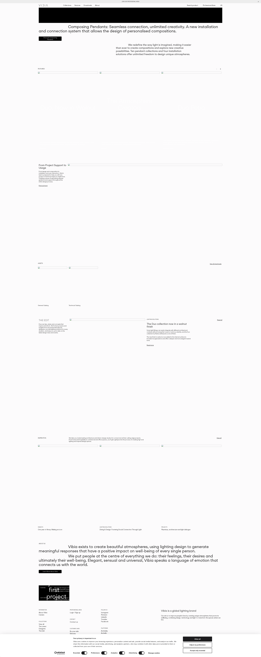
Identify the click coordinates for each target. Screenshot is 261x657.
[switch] (104, 653)
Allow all (197, 639)
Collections (67, 5)
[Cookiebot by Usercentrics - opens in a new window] (60, 653)
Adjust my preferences (197, 645)
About (97, 5)
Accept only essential (197, 650)
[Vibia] (43, 5)
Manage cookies (154, 653)
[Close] (258, 2)
